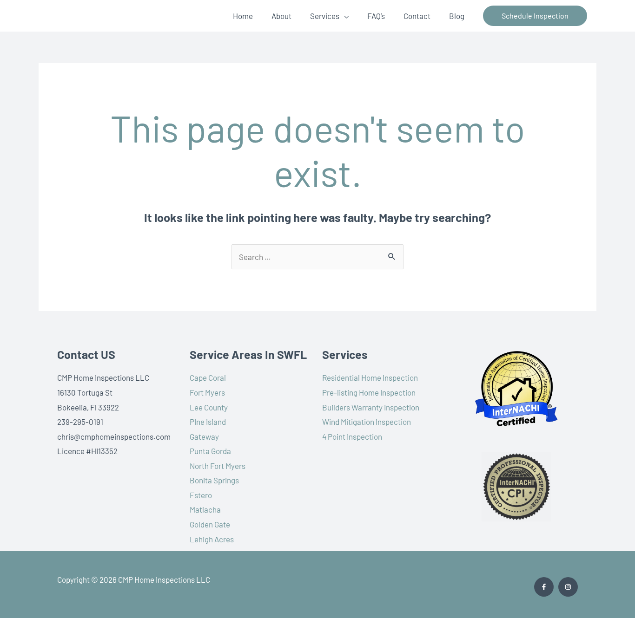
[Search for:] (317, 256)
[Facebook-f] (544, 587)
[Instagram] (568, 587)
